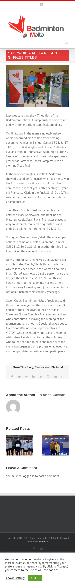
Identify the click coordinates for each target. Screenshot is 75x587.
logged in (28, 476)
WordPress (44, 541)
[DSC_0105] (37, 86)
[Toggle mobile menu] (67, 42)
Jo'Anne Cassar (51, 395)
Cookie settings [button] (15, 578)
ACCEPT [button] (35, 578)
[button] (9, 445)
